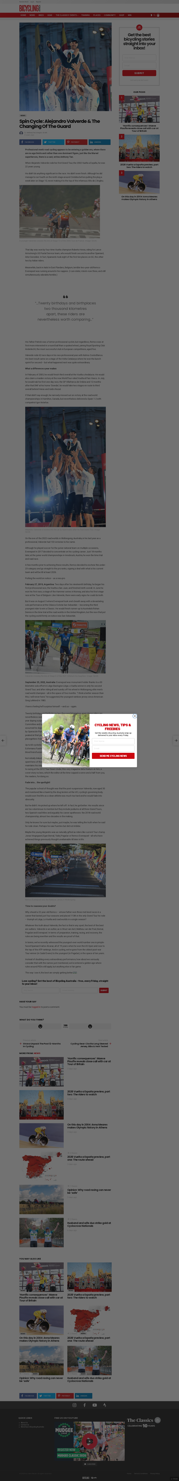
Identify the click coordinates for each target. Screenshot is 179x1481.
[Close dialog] (135, 716)
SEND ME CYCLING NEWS (113, 755)
